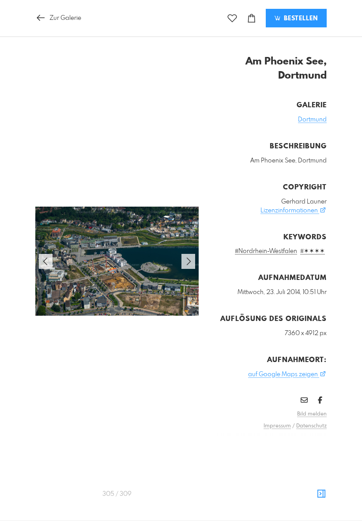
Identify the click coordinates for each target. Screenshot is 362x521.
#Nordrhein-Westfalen (266, 251)
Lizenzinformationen (289, 211)
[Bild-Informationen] (321, 494)
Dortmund (312, 120)
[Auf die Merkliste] (232, 18)
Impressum (277, 426)
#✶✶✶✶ (312, 251)
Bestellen (300, 18)
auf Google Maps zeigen (283, 374)
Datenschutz (311, 426)
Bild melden (312, 414)
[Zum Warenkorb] (251, 18)
